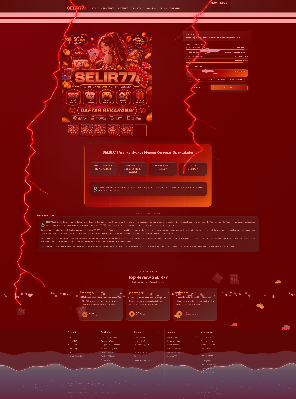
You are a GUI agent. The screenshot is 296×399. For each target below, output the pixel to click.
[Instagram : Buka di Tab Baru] (222, 392)
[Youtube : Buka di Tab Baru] (227, 392)
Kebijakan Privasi (140, 352)
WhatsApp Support (141, 345)
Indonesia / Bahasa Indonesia (78, 392)
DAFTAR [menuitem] (223, 3)
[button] (221, 8)
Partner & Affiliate (207, 368)
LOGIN (197, 88)
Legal (102, 392)
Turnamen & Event (107, 341)
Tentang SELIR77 (207, 361)
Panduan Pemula (207, 341)
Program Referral (107, 360)
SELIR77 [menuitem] (214, 3)
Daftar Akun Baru (173, 341)
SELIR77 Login (73, 348)
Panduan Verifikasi (174, 352)
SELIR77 (101, 187)
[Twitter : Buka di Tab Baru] (218, 392)
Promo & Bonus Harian (109, 337)
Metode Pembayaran (109, 348)
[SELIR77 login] (77, 8)
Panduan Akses (206, 337)
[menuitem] (95, 8)
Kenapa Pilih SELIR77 (208, 364)
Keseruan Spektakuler (76, 356)
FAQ (135, 348)
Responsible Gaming (142, 360)
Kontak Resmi (206, 348)
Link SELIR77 (72, 345)
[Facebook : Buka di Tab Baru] (213, 392)
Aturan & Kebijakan (208, 345)
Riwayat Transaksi (174, 348)
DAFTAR (230, 88)
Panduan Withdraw (108, 356)
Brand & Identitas (207, 372)
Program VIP (172, 356)
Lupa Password (173, 345)
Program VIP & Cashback (110, 345)
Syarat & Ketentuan (141, 356)
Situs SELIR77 (73, 341)
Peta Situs (110, 392)
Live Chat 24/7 (139, 341)
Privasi (96, 392)
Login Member (172, 337)
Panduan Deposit (107, 352)
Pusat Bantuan (139, 337)
